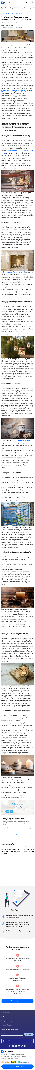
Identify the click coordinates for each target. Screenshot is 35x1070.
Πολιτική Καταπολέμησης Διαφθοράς (10, 1058)
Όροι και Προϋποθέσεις (7, 1056)
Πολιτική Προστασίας (19, 1056)
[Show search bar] (2, 8)
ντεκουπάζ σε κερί (23, 440)
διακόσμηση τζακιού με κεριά (14, 272)
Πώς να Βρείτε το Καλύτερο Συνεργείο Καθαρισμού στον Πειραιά (12, 847)
